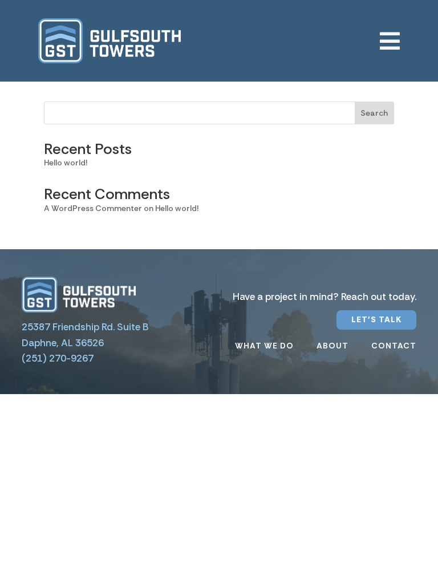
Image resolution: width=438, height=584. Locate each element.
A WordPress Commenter (93, 208)
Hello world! (65, 162)
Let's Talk (376, 319)
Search (374, 113)
